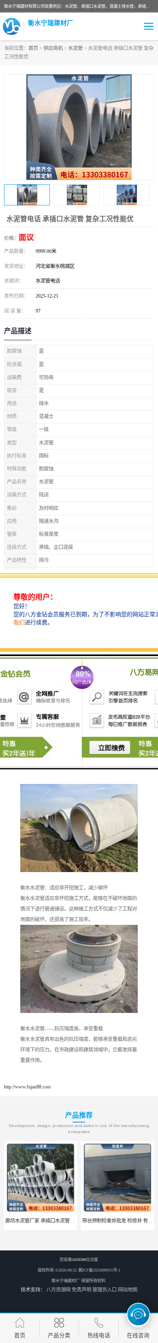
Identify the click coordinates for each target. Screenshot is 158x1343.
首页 (33, 48)
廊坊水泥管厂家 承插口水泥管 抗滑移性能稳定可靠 (60, 1221)
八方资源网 (58, 1290)
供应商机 (53, 48)
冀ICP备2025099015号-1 (99, 1270)
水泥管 (75, 48)
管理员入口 (104, 1290)
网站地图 (127, 1290)
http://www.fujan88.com (27, 1087)
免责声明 (81, 1290)
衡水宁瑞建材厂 (65, 1280)
